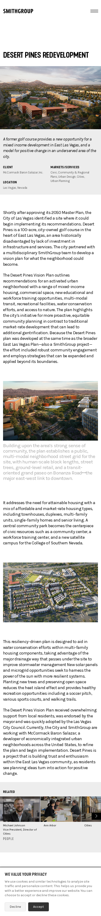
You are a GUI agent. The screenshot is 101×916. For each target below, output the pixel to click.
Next (95, 815)
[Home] (18, 11)
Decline (15, 907)
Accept (38, 907)
